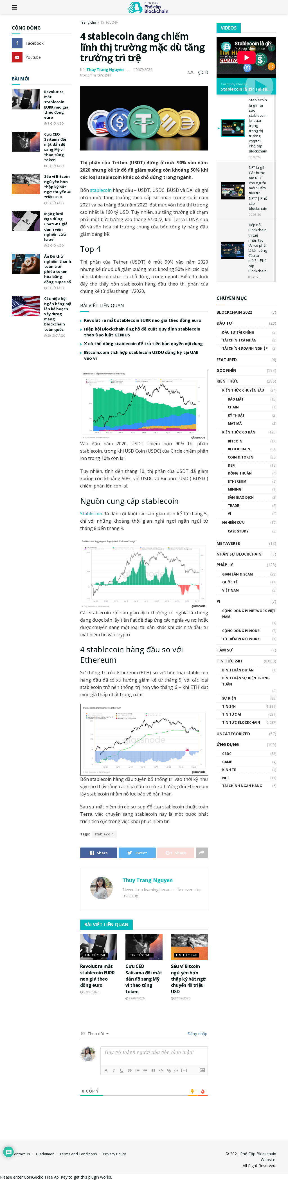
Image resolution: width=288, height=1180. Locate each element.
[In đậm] (106, 1070)
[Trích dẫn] (153, 1070)
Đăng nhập (196, 1033)
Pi (218, 601)
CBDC (226, 753)
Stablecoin (91, 514)
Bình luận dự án (238, 670)
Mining (234, 489)
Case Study (238, 531)
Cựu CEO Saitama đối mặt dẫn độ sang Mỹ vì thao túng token (143, 979)
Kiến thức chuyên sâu (243, 390)
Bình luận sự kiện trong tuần (246, 681)
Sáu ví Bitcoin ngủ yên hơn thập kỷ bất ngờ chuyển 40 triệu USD (188, 979)
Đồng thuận (240, 473)
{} (176, 1070)
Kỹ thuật (236, 415)
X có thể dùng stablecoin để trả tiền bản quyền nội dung (143, 343)
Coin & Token (240, 457)
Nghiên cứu (233, 522)
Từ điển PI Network (241, 639)
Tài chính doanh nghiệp (245, 348)
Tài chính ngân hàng (242, 785)
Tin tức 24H (109, 22)
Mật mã (235, 423)
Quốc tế (230, 582)
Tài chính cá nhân (239, 340)
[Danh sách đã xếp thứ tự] (137, 1070)
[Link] (169, 1070)
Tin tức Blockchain (241, 722)
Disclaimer (45, 1153)
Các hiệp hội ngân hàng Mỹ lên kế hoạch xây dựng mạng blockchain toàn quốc (57, 314)
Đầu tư (224, 323)
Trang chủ (88, 22)
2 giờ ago (55, 166)
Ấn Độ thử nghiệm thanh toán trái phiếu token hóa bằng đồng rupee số (57, 269)
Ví (229, 513)
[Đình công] (130, 1070)
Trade (233, 505)
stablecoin (101, 190)
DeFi (231, 465)
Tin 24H (229, 706)
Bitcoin (235, 441)
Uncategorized (233, 733)
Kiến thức (227, 381)
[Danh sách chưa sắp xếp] (145, 1070)
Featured (227, 359)
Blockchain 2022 (234, 312)
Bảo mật (236, 399)
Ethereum (237, 481)
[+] (184, 1070)
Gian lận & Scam (237, 574)
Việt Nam (230, 590)
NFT (225, 778)
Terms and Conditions (78, 1153)
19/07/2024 (143, 69)
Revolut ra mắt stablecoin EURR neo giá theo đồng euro (142, 320)
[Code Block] (161, 1070)
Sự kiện (229, 698)
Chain (233, 407)
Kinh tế (229, 769)
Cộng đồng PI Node (240, 630)
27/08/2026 (91, 992)
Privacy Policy (114, 1153)
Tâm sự (225, 650)
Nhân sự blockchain (239, 554)
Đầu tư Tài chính (238, 332)
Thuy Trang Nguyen (105, 69)
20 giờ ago (56, 335)
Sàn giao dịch (241, 497)
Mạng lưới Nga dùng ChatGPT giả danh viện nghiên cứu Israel (56, 226)
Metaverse (228, 543)
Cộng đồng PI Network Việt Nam (248, 613)
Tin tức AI (231, 714)
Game (227, 761)
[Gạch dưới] (122, 1070)
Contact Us (21, 1153)
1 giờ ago (55, 123)
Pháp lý (225, 564)
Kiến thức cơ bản (238, 432)
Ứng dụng (228, 744)
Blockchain (239, 449)
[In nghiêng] (114, 1070)
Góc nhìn (226, 370)
